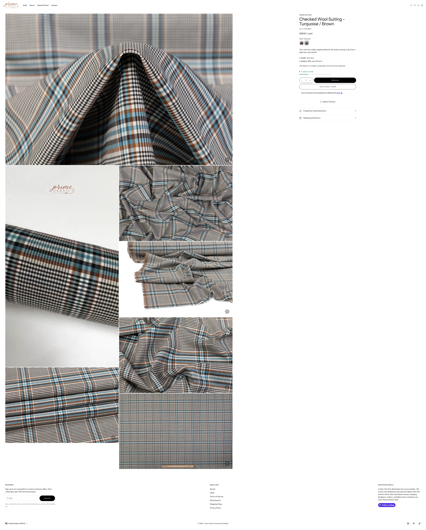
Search (212, 489)
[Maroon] (301, 43)
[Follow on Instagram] (408, 523)
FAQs (212, 493)
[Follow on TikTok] (419, 523)
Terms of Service (216, 496)
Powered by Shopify (221, 523)
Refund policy (215, 500)
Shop (25, 5)
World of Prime (43, 5)
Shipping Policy (216, 504)
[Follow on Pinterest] (414, 523)
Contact (54, 5)
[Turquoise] (306, 43)
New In (32, 5)
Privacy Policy (215, 508)
